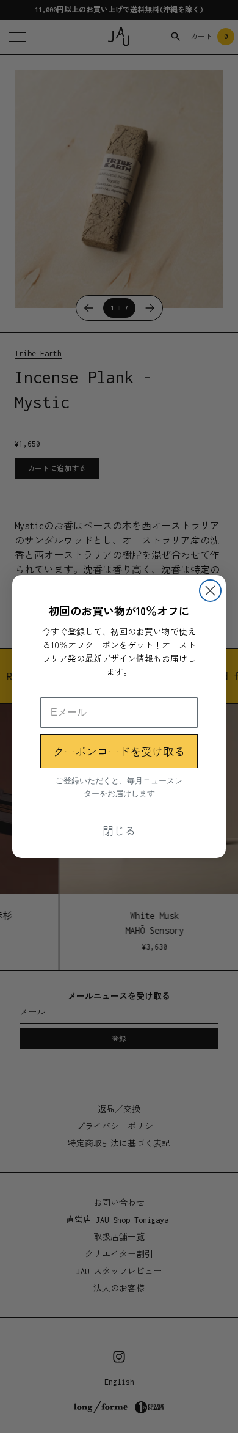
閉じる (119, 830)
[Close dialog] (210, 590)
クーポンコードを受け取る (119, 751)
